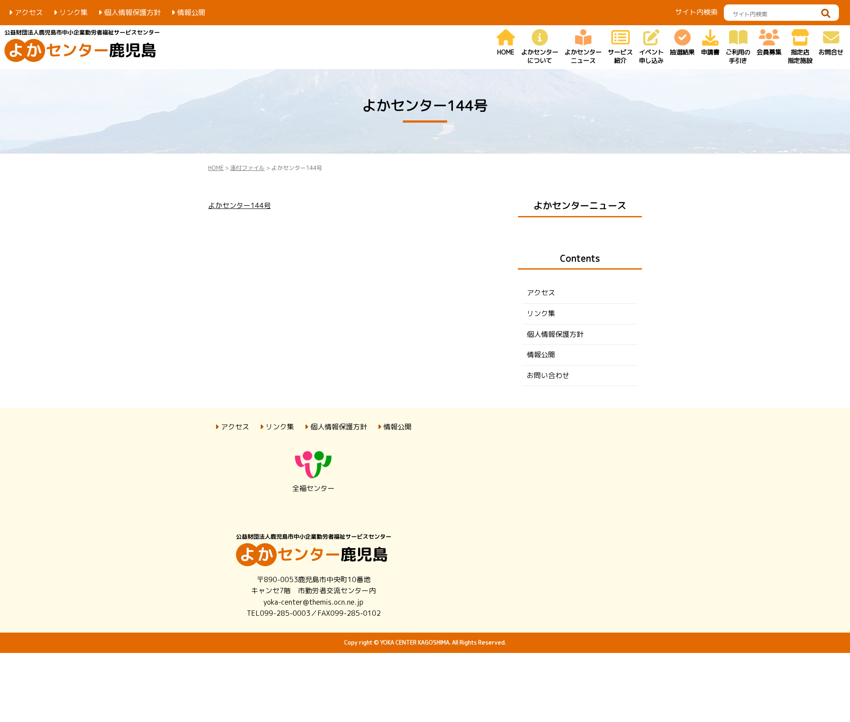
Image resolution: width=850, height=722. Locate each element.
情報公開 (191, 12)
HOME (505, 52)
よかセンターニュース (579, 205)
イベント (651, 56)
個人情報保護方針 (132, 12)
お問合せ (831, 52)
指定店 (800, 56)
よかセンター (539, 56)
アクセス (29, 12)
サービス (620, 56)
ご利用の (738, 56)
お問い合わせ (548, 375)
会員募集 (769, 52)
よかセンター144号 (239, 205)
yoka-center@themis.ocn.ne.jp (313, 602)
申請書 (710, 52)
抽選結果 (682, 52)
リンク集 (73, 12)
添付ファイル (247, 168)
